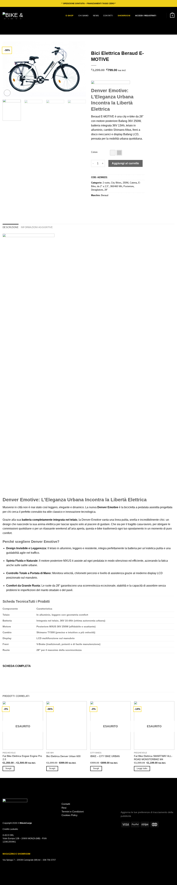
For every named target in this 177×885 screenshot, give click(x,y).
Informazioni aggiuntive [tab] (37, 227)
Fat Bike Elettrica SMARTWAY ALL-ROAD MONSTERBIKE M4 (153, 758)
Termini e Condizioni (73, 811)
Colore (94, 152)
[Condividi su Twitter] (97, 202)
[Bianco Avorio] (112, 152)
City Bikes (116, 182)
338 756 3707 (49, 860)
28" (106, 189)
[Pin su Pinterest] (105, 202)
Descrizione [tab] (10, 227)
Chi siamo (83, 16)
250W (125, 182)
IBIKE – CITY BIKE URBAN (105, 756)
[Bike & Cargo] (16, 15)
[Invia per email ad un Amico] (101, 202)
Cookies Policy (69, 815)
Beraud (104, 195)
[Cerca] (162, 15)
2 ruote (106, 182)
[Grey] (119, 152)
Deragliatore (97, 189)
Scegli (8, 768)
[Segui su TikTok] (127, 801)
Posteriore (128, 186)
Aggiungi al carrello (125, 163)
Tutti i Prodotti (39, 601)
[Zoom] (7, 93)
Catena (133, 182)
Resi (64, 807)
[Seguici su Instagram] (122, 801)
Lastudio (14, 829)
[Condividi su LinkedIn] (110, 202)
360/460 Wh (116, 186)
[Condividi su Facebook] (93, 202)
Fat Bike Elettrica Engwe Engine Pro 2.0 (22, 758)
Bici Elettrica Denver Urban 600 (63, 756)
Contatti (108, 16)
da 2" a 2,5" (103, 186)
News (96, 16)
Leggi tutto (142, 768)
